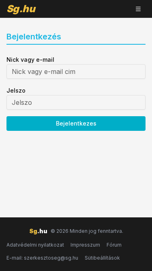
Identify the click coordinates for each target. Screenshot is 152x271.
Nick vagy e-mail (30, 59)
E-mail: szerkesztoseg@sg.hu (42, 258)
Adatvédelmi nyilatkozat (35, 245)
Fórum (114, 245)
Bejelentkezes (76, 123)
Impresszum (85, 245)
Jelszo (16, 90)
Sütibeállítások (102, 258)
